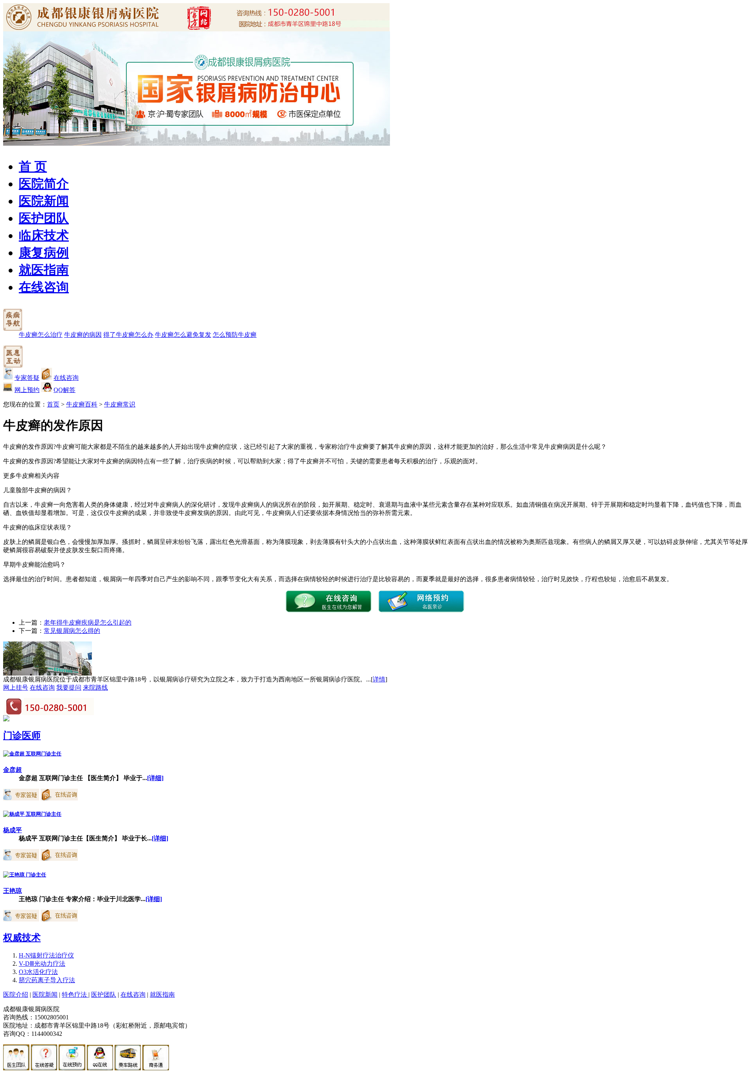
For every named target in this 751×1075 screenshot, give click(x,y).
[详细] (155, 778)
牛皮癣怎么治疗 (41, 334)
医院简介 (44, 184)
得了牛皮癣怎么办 (128, 334)
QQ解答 (64, 390)
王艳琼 (12, 890)
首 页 (33, 166)
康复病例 (44, 253)
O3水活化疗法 (38, 971)
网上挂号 (15, 687)
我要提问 (68, 687)
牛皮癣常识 (119, 404)
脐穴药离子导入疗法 (47, 980)
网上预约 (27, 390)
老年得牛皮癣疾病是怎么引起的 (87, 622)
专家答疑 (27, 377)
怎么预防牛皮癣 (235, 334)
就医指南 (44, 270)
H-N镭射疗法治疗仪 (46, 955)
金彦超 (12, 769)
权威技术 (22, 937)
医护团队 (44, 218)
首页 (53, 404)
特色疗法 (75, 994)
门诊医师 (22, 735)
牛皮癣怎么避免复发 (183, 334)
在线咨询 (44, 287)
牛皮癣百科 (81, 404)
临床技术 (44, 235)
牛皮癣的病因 (83, 334)
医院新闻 (44, 201)
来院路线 (95, 687)
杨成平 (12, 830)
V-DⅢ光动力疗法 (42, 963)
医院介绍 (15, 994)
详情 (379, 679)
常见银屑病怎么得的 (72, 630)
